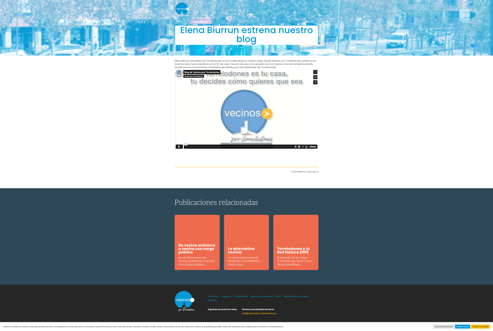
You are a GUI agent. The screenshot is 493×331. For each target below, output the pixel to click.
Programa (226, 296)
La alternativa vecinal (241, 250)
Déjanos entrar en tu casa (296, 296)
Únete (278, 296)
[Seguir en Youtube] (225, 313)
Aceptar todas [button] (463, 326)
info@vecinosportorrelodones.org (259, 313)
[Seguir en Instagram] (220, 313)
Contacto (212, 300)
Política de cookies (480, 326)
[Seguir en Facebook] (215, 313)
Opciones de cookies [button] (444, 326)
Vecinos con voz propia (261, 296)
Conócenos (213, 296)
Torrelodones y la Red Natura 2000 (293, 250)
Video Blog (312, 171)
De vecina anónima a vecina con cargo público (196, 249)
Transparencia (241, 296)
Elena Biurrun (298, 171)
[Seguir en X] (210, 313)
